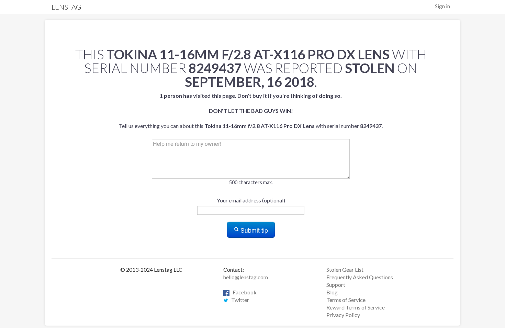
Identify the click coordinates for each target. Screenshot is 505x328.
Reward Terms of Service (355, 307)
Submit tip (253, 230)
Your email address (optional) (251, 200)
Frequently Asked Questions (359, 277)
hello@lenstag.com (245, 277)
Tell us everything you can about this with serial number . (251, 110)
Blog (332, 292)
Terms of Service (346, 299)
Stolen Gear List (344, 269)
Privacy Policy (343, 315)
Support (335, 284)
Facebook (243, 292)
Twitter (238, 299)
